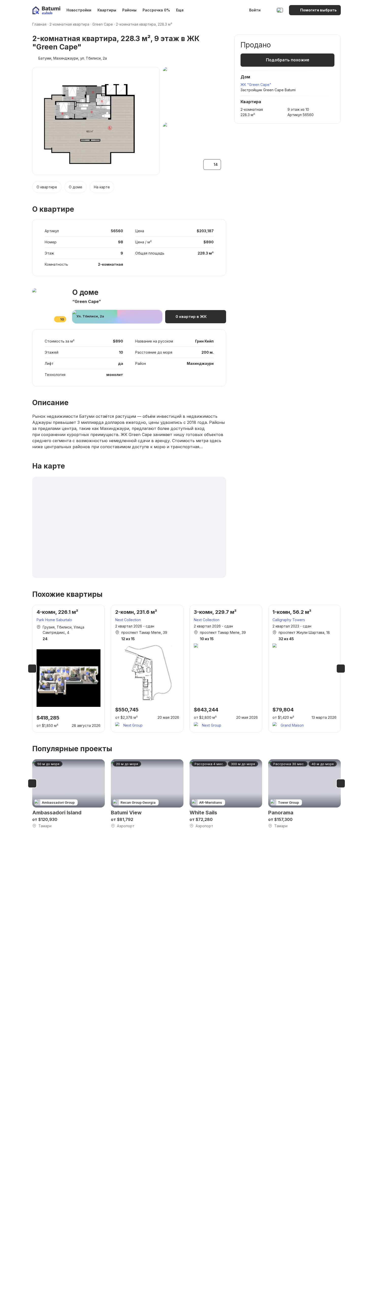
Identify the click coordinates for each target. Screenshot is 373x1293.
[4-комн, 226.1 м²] (68, 668)
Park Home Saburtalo (54, 620)
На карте (102, 187)
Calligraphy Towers (289, 620)
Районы (129, 10)
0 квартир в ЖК (191, 316)
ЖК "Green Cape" (256, 84)
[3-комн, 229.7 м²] (226, 668)
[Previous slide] (32, 668)
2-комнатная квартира (69, 24)
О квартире (47, 187)
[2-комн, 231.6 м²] (147, 668)
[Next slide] (340, 668)
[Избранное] (269, 10)
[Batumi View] (147, 794)
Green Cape (102, 24)
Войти (255, 10)
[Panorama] (304, 794)
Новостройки (78, 10)
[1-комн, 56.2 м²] (304, 668)
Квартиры (106, 10)
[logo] (46, 10)
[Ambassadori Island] (68, 794)
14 (216, 164)
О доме (75, 187)
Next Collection (128, 620)
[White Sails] (226, 794)
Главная (39, 24)
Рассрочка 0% (156, 10)
